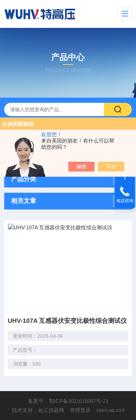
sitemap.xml (110, 410)
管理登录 (80, 410)
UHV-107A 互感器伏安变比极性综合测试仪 (67, 320)
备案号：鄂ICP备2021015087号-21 (68, 401)
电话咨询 (124, 200)
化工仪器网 (51, 410)
